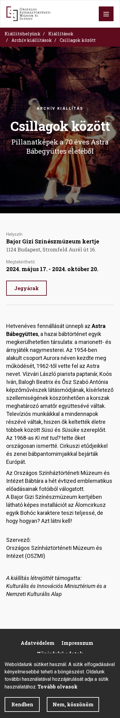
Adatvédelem (37, 643)
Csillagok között (78, 40)
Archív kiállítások (31, 40)
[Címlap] (28, 13)
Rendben (22, 704)
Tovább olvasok (58, 686)
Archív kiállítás (60, 108)
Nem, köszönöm (73, 704)
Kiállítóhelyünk (23, 34)
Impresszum (77, 643)
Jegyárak (26, 288)
